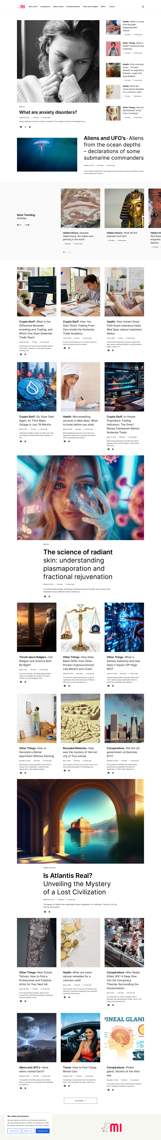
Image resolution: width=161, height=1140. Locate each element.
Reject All (28, 1131)
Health (22, 107)
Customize (14, 1131)
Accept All (42, 1131)
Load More (79, 1100)
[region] (28, 1124)
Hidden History (49, 868)
